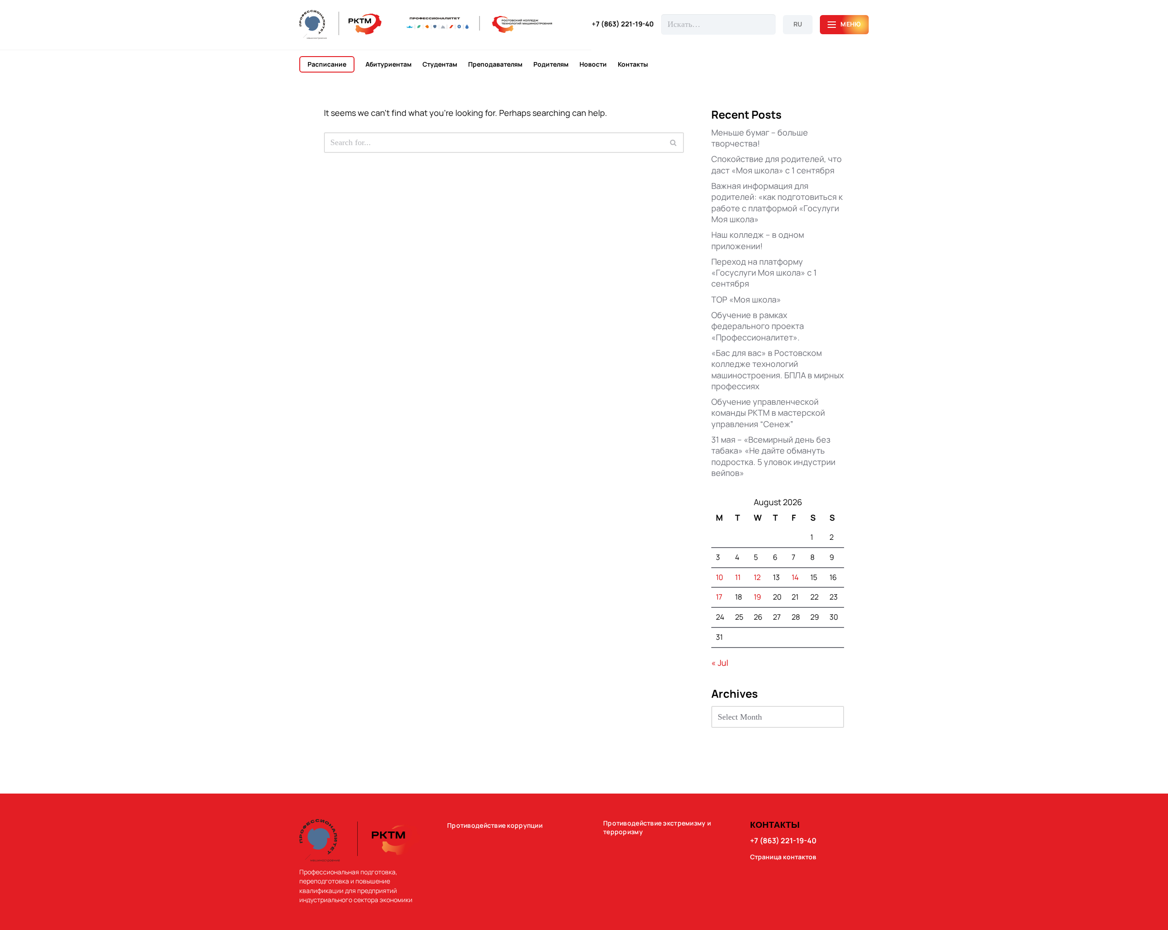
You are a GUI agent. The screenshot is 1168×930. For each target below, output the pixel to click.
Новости (593, 64)
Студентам (439, 64)
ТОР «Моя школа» (746, 299)
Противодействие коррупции (494, 825)
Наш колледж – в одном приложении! (757, 240)
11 (737, 577)
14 (795, 577)
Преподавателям (495, 64)
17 (719, 597)
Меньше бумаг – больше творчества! (759, 138)
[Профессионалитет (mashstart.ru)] (479, 24)
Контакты (633, 64)
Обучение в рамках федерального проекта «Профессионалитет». (757, 326)
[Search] (673, 142)
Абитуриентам (388, 64)
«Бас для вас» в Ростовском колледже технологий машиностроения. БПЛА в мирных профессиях (777, 369)
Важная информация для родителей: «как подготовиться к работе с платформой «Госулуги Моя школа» (777, 202)
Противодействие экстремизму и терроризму (657, 827)
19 (757, 597)
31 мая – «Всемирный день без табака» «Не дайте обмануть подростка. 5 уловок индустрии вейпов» (773, 456)
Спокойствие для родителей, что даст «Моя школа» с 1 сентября (776, 164)
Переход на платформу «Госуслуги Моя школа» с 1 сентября (764, 272)
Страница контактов (783, 857)
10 (719, 577)
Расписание (327, 64)
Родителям (550, 64)
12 (757, 577)
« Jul (719, 662)
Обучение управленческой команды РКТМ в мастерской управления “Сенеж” (768, 412)
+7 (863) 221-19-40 (623, 24)
